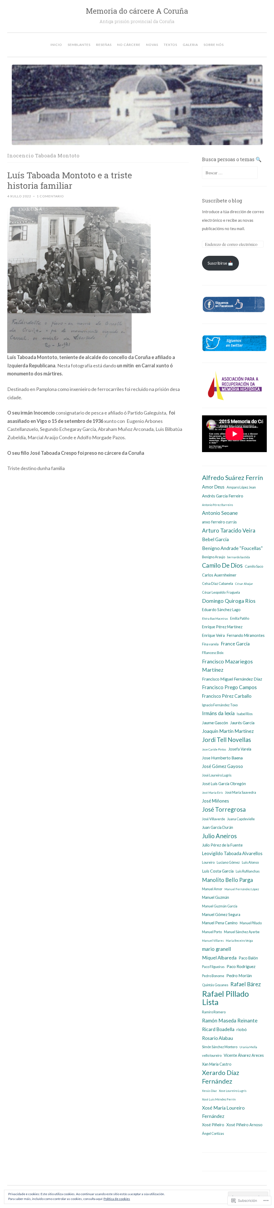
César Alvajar (244, 583)
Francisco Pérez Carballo (227, 696)
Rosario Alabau (217, 1038)
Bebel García (215, 539)
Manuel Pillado (251, 923)
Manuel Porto (212, 932)
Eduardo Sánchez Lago (221, 609)
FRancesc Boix (212, 653)
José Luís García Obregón (224, 783)
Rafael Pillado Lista (225, 997)
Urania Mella (248, 1047)
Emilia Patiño (239, 618)
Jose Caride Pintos (214, 749)
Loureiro (208, 862)
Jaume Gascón (215, 722)
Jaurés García (242, 722)
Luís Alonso (250, 862)
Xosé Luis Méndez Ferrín (219, 1099)
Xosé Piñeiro (213, 1124)
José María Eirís (212, 792)
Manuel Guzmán (215, 897)
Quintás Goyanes (215, 985)
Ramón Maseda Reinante (229, 1021)
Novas (152, 45)
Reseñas (104, 45)
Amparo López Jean (241, 487)
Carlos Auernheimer (219, 575)
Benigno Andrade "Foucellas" (232, 548)
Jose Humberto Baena (222, 757)
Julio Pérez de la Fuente (222, 845)
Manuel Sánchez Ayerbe (242, 932)
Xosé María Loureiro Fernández (223, 1112)
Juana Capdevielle (241, 819)
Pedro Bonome (213, 976)
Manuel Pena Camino (220, 923)
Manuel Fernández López (241, 889)
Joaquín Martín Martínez (228, 731)
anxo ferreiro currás (219, 522)
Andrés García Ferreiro (222, 495)
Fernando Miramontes (246, 635)
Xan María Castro (216, 1064)
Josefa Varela (239, 749)
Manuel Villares (213, 940)
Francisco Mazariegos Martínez (227, 665)
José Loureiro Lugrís (216, 775)
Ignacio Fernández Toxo (220, 705)
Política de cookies (117, 1199)
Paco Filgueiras (213, 967)
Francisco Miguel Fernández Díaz (232, 678)
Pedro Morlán (239, 975)
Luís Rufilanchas (248, 871)
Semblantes (79, 45)
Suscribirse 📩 (220, 263)
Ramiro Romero (214, 1012)
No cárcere (128, 45)
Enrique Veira (213, 635)
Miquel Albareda (219, 958)
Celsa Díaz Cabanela (217, 583)
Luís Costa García (218, 870)
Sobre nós (214, 45)
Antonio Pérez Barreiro (217, 505)
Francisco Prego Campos (229, 687)
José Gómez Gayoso (222, 766)
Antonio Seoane (220, 513)
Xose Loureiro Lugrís (232, 1090)
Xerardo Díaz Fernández (220, 1077)
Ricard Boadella (218, 1029)
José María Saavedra (240, 792)
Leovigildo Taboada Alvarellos (232, 853)
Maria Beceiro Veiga (239, 940)
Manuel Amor (212, 889)
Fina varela (210, 644)
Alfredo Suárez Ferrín (232, 477)
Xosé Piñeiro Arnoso (244, 1124)
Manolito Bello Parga (227, 880)
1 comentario (50, 196)
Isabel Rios (245, 714)
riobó (242, 1029)
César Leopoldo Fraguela (221, 592)
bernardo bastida (238, 557)
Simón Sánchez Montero (219, 1047)
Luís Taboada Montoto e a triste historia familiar (69, 180)
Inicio (56, 45)
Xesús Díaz (209, 1090)
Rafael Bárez (245, 984)
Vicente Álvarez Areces (244, 1055)
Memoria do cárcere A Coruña (137, 11)
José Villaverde (213, 819)
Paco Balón (248, 958)
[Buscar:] (230, 172)
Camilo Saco (254, 566)
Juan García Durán (217, 827)
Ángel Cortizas (213, 1133)
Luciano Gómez (228, 862)
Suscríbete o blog (222, 200)
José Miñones (215, 801)
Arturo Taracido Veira (228, 530)
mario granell (216, 949)
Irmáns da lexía (218, 713)
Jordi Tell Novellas (226, 739)
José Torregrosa (224, 809)
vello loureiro (212, 1055)
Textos (170, 45)
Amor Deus (213, 487)
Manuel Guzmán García (219, 906)
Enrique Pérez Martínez (222, 627)
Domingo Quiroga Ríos (229, 601)
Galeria (190, 45)
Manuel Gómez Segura (221, 914)
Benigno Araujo (213, 557)
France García (235, 644)
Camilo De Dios (222, 565)
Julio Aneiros (219, 836)
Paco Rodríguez (241, 966)
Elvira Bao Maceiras (215, 618)
